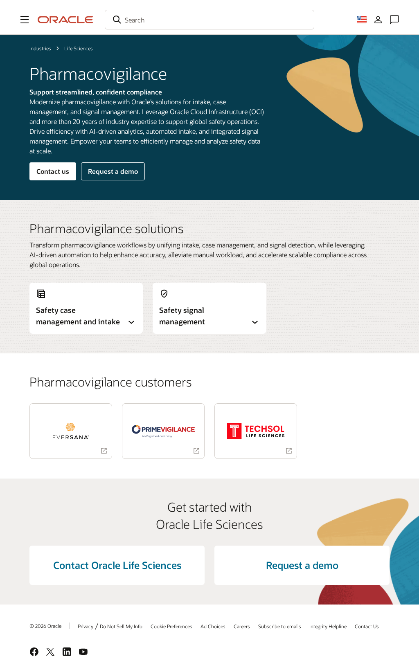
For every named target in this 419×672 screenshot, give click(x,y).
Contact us (52, 171)
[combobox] (209, 19)
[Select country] (362, 20)
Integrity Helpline (328, 626)
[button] (24, 20)
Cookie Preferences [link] (171, 626)
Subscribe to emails (279, 626)
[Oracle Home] (65, 19)
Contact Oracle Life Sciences (117, 565)
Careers (242, 626)
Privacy (85, 626)
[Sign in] (378, 20)
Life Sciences (78, 48)
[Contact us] (394, 20)
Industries (40, 48)
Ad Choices (212, 626)
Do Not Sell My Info (121, 626)
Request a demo (113, 171)
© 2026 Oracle (45, 626)
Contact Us (367, 626)
